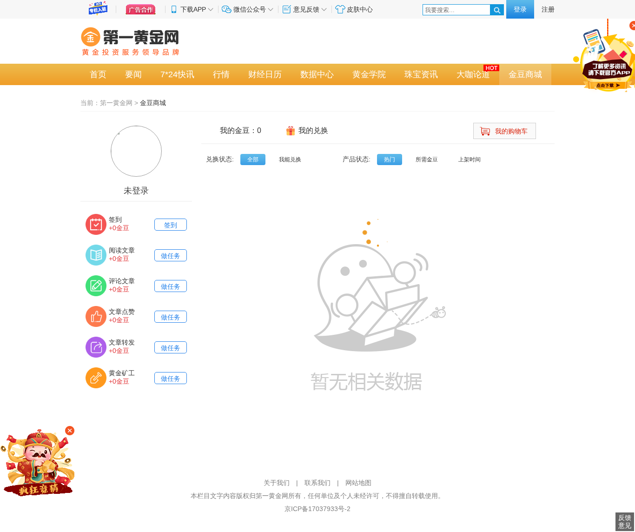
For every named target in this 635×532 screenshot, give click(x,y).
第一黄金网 (116, 102)
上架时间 (469, 159)
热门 (389, 159)
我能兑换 (290, 159)
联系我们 (317, 482)
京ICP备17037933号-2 (317, 508)
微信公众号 (249, 9)
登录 (520, 9)
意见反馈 (306, 9)
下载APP (193, 9)
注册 (548, 9)
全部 (252, 159)
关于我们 (277, 482)
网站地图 (358, 482)
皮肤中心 (360, 9)
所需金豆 (427, 159)
